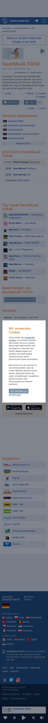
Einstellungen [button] (15, 394)
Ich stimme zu (18, 391)
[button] (42, 323)
